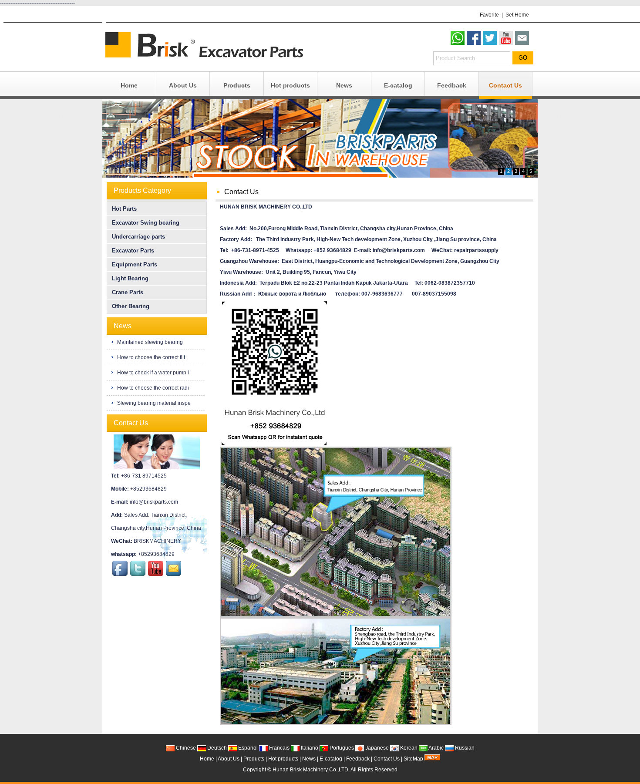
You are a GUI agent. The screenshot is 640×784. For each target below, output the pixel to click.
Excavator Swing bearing (145, 222)
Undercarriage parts (138, 236)
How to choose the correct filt (150, 357)
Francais (279, 748)
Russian (464, 748)
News (344, 85)
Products (236, 85)
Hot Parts (124, 208)
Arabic (436, 748)
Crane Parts (127, 292)
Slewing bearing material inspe (153, 403)
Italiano (309, 748)
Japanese (376, 748)
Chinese (185, 748)
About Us (183, 85)
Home (129, 85)
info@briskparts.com (154, 502)
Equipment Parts (134, 264)
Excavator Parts (133, 250)
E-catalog (398, 85)
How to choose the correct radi (152, 388)
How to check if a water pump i (152, 373)
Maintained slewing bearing (149, 342)
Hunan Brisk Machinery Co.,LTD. (311, 770)
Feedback (451, 85)
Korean (408, 748)
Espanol (247, 748)
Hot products (290, 85)
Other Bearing (130, 306)
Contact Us (505, 85)
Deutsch (216, 748)
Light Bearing (130, 278)
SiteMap (413, 759)
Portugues (341, 748)
